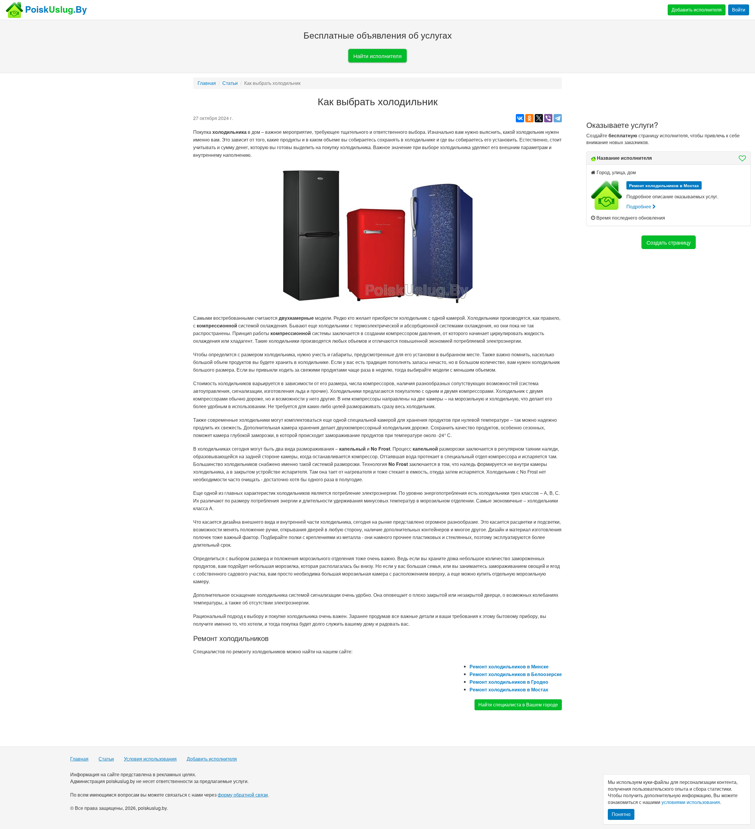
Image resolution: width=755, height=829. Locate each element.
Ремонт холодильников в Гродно (509, 681)
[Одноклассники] (529, 118)
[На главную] (14, 10)
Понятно (621, 814)
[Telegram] (558, 118)
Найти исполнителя (377, 56)
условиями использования (691, 802)
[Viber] (548, 118)
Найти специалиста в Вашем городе (518, 704)
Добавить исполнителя (697, 9)
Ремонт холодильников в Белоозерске (516, 674)
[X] (539, 118)
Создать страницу (668, 242)
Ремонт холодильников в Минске (509, 666)
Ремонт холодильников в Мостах (509, 689)
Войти (738, 9)
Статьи (230, 83)
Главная (207, 83)
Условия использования (150, 759)
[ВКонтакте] (520, 118)
